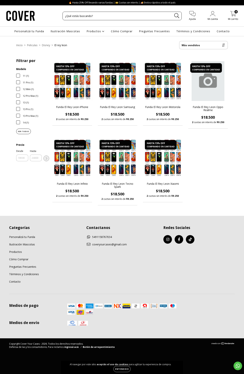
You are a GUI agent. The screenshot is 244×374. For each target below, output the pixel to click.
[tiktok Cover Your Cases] (16, 2)
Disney (46, 45)
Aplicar (46, 158)
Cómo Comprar (121, 31)
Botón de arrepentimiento (99, 347)
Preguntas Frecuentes (154, 31)
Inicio (19, 45)
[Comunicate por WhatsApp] (238, 366)
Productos (94, 31)
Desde (19, 151)
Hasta (33, 151)
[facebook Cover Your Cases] (11, 2)
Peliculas (32, 45)
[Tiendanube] (223, 344)
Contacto (223, 31)
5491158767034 (102, 237)
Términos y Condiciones (193, 31)
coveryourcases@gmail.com (109, 244)
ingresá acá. (71, 347)
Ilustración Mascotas (65, 31)
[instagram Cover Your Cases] (6, 2)
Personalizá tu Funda (29, 31)
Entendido (122, 369)
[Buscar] (176, 15)
